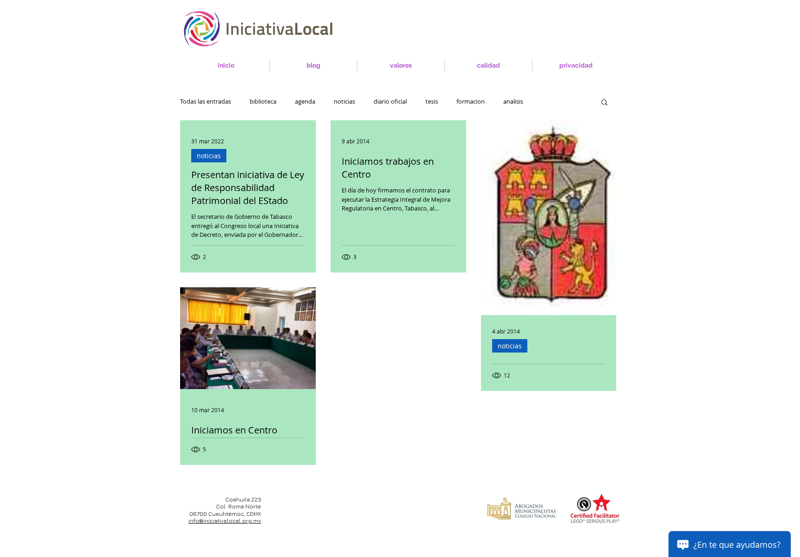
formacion (470, 101)
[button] (604, 103)
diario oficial (390, 101)
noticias (344, 101)
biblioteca (263, 101)
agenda (305, 101)
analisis (513, 101)
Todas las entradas (205, 101)
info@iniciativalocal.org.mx (224, 520)
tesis (431, 101)
